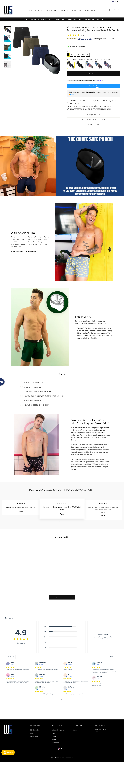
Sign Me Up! (62, 389)
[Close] (81, 369)
